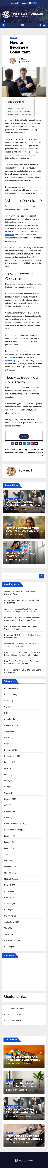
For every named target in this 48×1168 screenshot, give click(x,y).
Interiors (7, 842)
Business (14, 38)
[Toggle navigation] (22, 25)
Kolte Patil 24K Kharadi (14, 1015)
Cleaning (8, 719)
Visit (24, 437)
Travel (6, 934)
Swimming (8, 916)
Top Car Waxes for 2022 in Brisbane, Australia (33, 451)
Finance (7, 768)
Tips (6, 928)
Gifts (6, 805)
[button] (40, 25)
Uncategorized (10, 940)
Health (7, 811)
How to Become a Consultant (19, 111)
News (6, 885)
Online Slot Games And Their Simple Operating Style (22, 1059)
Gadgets (7, 787)
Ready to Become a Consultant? (20, 114)
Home (6, 818)
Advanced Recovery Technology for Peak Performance (20, 1086)
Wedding (8, 947)
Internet (7, 848)
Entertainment (10, 756)
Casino (7, 707)
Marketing (18, 499)
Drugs (6, 744)
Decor (6, 738)
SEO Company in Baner (14, 1008)
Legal (6, 861)
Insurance (8, 836)
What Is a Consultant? (16, 108)
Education (8, 750)
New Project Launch (12, 1021)
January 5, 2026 (15, 1064)
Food (6, 781)
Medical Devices (11, 879)
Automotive (9, 688)
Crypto (7, 731)
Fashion (7, 762)
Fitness (7, 774)
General (7, 799)
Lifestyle (7, 867)
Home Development (12, 824)
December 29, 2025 (16, 1116)
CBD (6, 713)
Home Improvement (12, 830)
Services (8, 904)
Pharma (7, 891)
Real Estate (9, 897)
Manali (24, 59)
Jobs (6, 854)
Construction (9, 725)
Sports (7, 910)
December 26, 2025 (16, 1143)
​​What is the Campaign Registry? (21, 554)
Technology (9, 922)
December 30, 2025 (16, 1090)
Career (7, 701)
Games (7, 793)
